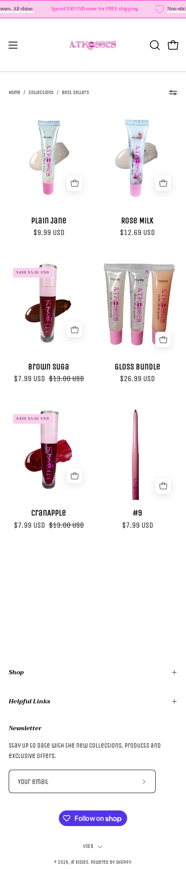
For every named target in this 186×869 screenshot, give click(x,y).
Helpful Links (29, 701)
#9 (137, 513)
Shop (16, 672)
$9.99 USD (48, 232)
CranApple (48, 513)
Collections (41, 92)
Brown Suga (48, 367)
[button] (154, 45)
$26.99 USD (137, 378)
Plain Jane (49, 220)
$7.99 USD (137, 525)
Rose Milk (137, 220)
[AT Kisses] (93, 45)
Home (14, 92)
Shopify (123, 862)
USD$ (88, 846)
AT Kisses (79, 862)
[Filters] (173, 92)
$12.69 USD (137, 232)
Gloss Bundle (137, 367)
